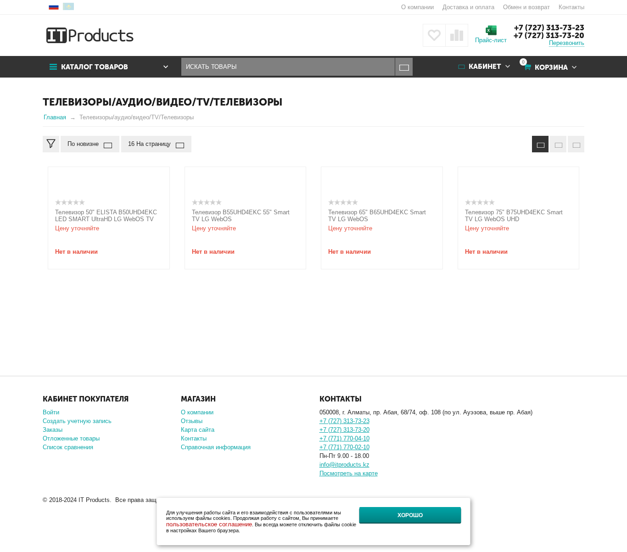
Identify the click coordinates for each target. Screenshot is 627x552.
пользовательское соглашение (209, 524)
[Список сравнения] (456, 35)
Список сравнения (68, 447)
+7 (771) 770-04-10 (344, 438)
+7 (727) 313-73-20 (549, 35)
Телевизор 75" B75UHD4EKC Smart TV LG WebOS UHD (514, 216)
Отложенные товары (71, 438)
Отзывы (191, 421)
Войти (51, 412)
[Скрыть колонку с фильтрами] (51, 144)
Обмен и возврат (526, 7)
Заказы (52, 429)
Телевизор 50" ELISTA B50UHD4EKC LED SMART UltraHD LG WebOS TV (106, 216)
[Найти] (404, 67)
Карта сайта (197, 429)
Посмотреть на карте (348, 473)
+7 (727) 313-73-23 (549, 27)
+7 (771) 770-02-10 (344, 447)
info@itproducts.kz (344, 464)
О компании (417, 7)
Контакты (571, 7)
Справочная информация (216, 447)
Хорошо (410, 515)
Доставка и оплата (468, 7)
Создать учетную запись (77, 421)
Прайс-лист (491, 40)
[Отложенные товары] (434, 35)
